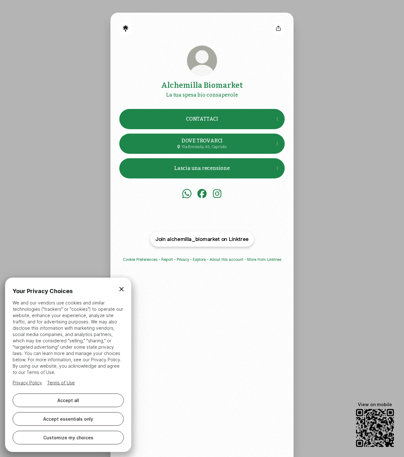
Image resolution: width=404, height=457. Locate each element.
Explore (199, 259)
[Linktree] (125, 28)
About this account (226, 259)
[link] (186, 193)
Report (167, 259)
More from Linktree (264, 259)
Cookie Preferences (140, 259)
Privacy (183, 259)
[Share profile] (278, 28)
